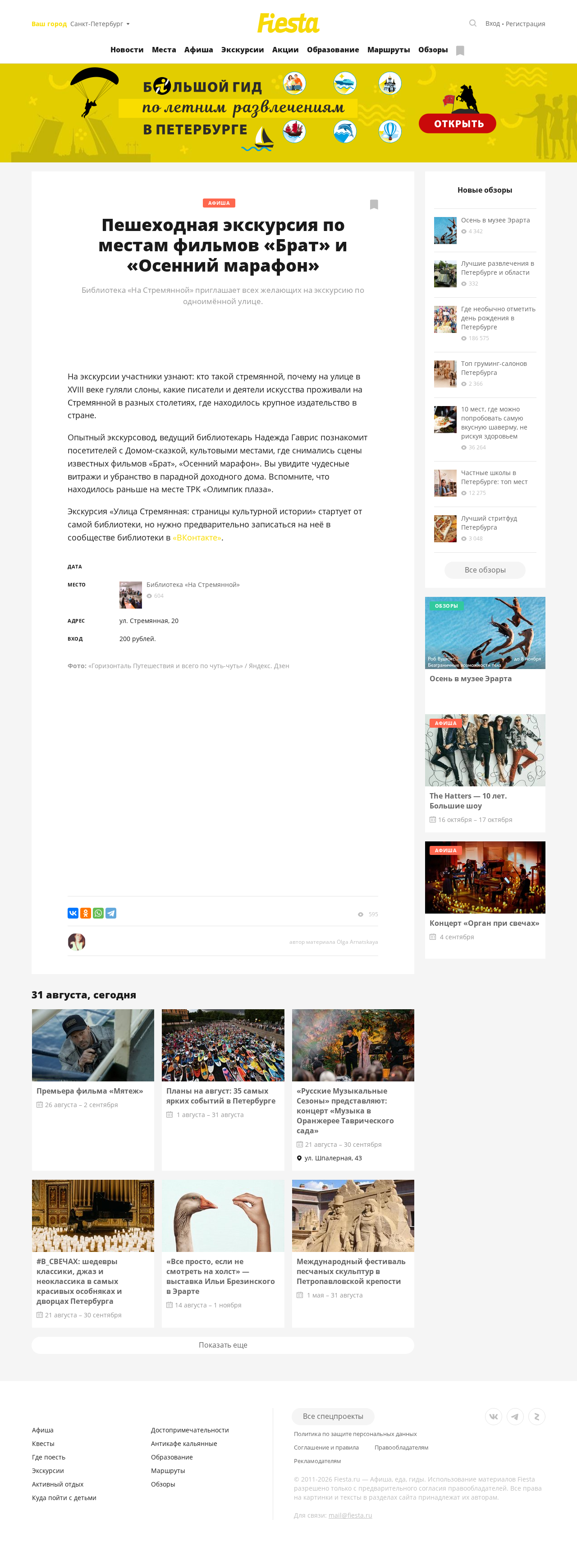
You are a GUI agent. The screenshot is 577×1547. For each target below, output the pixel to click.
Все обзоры (485, 570)
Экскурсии (242, 50)
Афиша (198, 50)
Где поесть (48, 1457)
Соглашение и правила (326, 1447)
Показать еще (223, 1345)
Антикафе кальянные (184, 1443)
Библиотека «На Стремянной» (193, 584)
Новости (127, 50)
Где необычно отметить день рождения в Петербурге (498, 318)
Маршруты (388, 50)
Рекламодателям (317, 1461)
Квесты (43, 1443)
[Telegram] (110, 913)
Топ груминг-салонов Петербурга (494, 368)
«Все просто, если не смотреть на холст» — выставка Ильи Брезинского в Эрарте (220, 1276)
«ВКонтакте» (197, 537)
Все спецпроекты (333, 1416)
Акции (285, 50)
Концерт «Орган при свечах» (485, 923)
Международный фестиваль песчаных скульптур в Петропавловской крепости (351, 1271)
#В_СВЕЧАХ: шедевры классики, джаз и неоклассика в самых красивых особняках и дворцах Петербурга (79, 1281)
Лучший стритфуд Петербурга (489, 522)
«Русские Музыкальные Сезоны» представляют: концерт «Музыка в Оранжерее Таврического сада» (345, 1111)
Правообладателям (402, 1447)
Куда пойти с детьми (64, 1497)
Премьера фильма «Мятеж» (90, 1091)
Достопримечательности (190, 1430)
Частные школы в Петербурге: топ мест (494, 477)
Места (164, 50)
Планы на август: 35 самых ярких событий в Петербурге (220, 1096)
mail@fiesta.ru (350, 1515)
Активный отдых (57, 1484)
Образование (333, 50)
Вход (492, 23)
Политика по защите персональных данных (355, 1434)
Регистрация (525, 23)
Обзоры (433, 50)
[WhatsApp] (98, 913)
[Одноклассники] (85, 913)
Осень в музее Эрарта (495, 220)
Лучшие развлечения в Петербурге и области (497, 268)
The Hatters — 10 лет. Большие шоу (468, 801)
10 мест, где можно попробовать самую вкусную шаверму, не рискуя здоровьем (494, 422)
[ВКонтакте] (73, 913)
